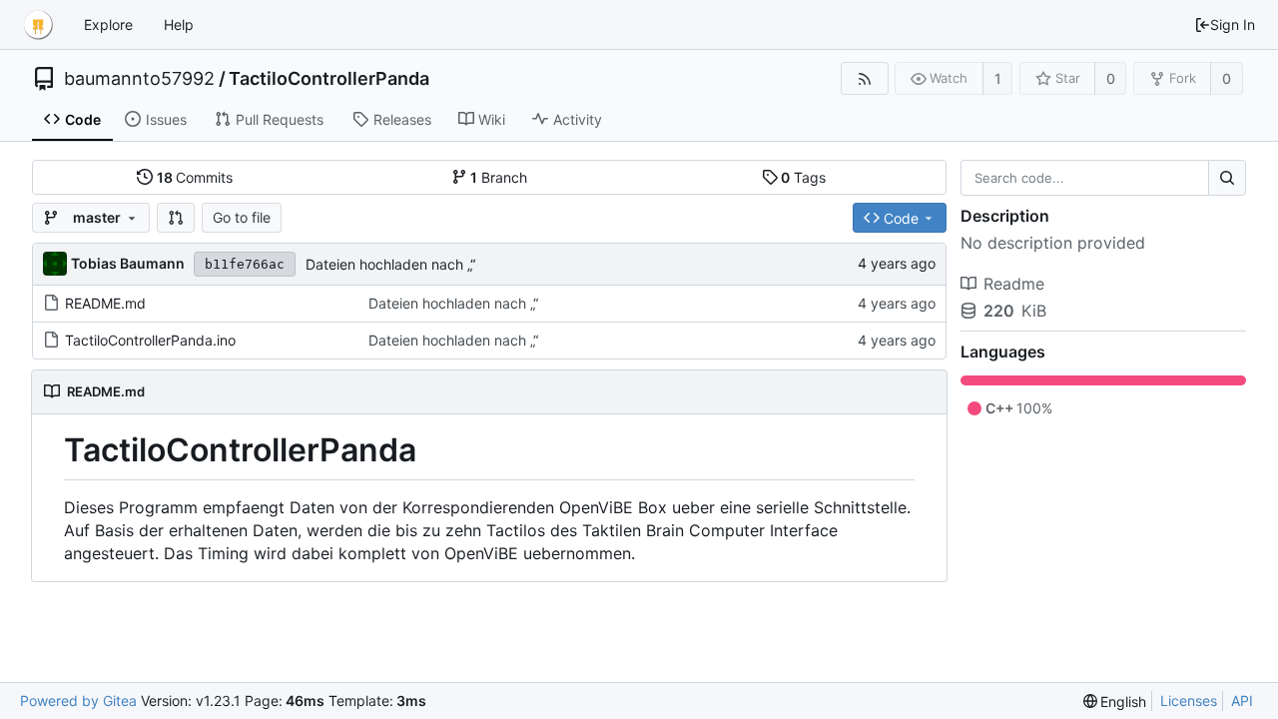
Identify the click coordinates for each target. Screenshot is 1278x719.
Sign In (1232, 24)
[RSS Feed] (864, 78)
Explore (108, 24)
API (1242, 700)
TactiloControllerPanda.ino (150, 340)
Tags (803, 177)
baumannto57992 (139, 79)
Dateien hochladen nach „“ (390, 264)
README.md (105, 303)
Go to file (242, 217)
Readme (1013, 284)
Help (179, 24)
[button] (176, 218)
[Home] (38, 25)
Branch (498, 177)
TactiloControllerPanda (329, 79)
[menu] (1115, 701)
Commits (195, 177)
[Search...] (1227, 178)
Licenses (1188, 700)
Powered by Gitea (78, 700)
